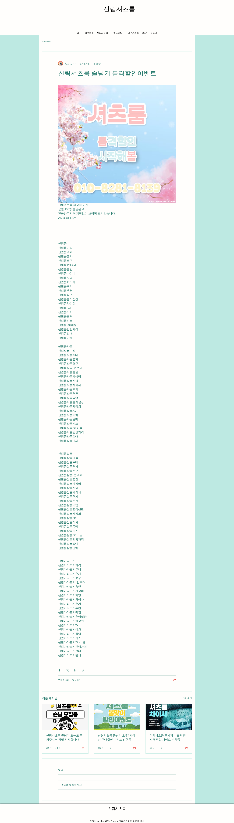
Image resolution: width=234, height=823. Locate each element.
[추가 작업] (174, 63)
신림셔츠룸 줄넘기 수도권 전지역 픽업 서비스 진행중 (167, 737)
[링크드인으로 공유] (75, 670)
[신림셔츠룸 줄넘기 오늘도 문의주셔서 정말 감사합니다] (65, 717)
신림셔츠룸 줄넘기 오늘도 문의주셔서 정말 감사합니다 (64, 737)
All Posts (46, 41)
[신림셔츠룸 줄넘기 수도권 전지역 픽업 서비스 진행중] (169, 717)
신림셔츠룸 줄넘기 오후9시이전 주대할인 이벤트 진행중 (116, 737)
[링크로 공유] (83, 670)
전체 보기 (187, 697)
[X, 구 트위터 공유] (67, 670)
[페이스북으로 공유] (59, 670)
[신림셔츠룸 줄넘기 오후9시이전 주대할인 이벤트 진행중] (117, 717)
